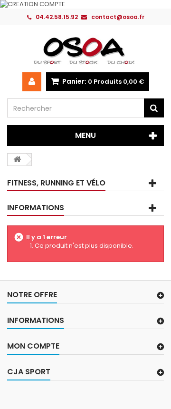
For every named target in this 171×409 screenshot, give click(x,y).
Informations (35, 207)
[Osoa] (85, 50)
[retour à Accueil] (17, 160)
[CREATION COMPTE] (85, 4)
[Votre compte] (31, 81)
